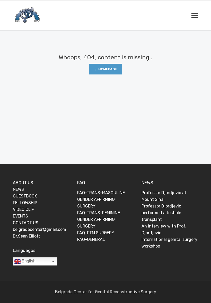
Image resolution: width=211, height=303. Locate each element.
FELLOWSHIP (25, 202)
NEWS (18, 189)
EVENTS (20, 216)
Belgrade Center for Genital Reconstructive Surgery (105, 291)
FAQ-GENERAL (91, 239)
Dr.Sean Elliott (26, 236)
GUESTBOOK (25, 196)
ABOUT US (23, 182)
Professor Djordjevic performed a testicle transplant (161, 213)
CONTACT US (25, 222)
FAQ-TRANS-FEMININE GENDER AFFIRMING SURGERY (98, 219)
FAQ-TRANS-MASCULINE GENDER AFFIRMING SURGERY (101, 199)
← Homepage (105, 69)
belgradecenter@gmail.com (39, 229)
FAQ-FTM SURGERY (95, 232)
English (28, 261)
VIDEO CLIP (23, 209)
